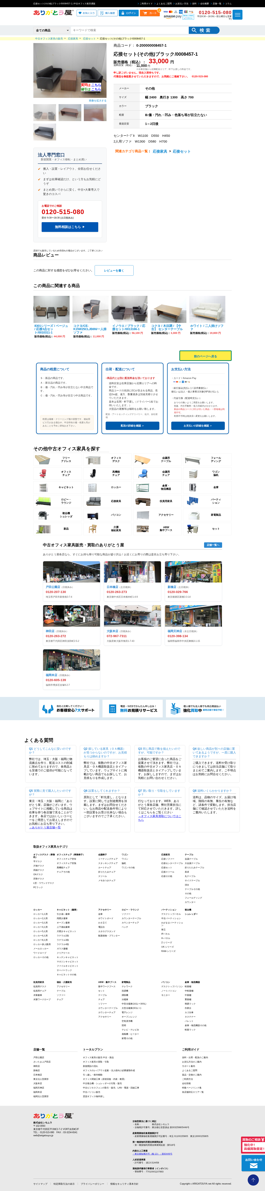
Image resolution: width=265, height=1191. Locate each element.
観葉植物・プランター (109, 935)
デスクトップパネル (171, 914)
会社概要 (204, 3)
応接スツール (167, 872)
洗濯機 (125, 991)
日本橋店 (37, 1075)
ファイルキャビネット (67, 966)
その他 (188, 893)
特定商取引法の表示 (64, 1184)
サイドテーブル (192, 880)
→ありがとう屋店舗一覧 (45, 827)
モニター (165, 995)
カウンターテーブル (131, 918)
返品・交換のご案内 (192, 1075)
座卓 (187, 872)
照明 (124, 1025)
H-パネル (165, 938)
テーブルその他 (192, 889)
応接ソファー (167, 859)
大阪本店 (37, 1083)
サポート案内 (188, 1066)
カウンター (190, 902)
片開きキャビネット (66, 931)
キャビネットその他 (66, 974)
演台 (187, 885)
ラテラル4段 (63, 944)
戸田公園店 (38, 1057)
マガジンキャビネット (67, 961)
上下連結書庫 (63, 927)
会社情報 (186, 1083)
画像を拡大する (98, 100)
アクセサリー (63, 986)
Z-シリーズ (166, 942)
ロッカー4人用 (40, 927)
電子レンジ (127, 1012)
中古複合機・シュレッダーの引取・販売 (102, 1083)
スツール (102, 876)
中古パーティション (171, 918)
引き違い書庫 (63, 914)
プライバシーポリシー (92, 1184)
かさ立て (102, 922)
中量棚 (188, 995)
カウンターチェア (130, 922)
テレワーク (127, 986)
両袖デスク (38, 870)
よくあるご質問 (164, 3)
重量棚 (188, 999)
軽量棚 (188, 986)
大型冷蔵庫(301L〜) (131, 1008)
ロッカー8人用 (40, 940)
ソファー (126, 914)
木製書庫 (37, 995)
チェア (60, 999)
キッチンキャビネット (67, 957)
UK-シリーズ (167, 947)
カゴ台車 (189, 1012)
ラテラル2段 (63, 935)
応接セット (182, 151)
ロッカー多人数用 (42, 944)
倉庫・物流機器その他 (195, 1025)
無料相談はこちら (70, 227)
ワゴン (125, 859)
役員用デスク (39, 986)
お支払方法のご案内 (192, 1062)
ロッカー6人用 (40, 935)
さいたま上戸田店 (42, 1062)
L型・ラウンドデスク (43, 883)
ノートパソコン (168, 991)
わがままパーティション (172, 923)
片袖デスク (38, 866)
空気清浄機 (127, 1021)
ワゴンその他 (128, 867)
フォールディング (193, 898)
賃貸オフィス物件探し (94, 1096)
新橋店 (36, 1070)
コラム (228, 3)
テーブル (61, 991)
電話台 (101, 927)
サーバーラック (64, 970)
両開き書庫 (62, 918)
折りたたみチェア (107, 872)
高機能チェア (63, 867)
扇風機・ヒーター (130, 1034)
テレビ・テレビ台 (130, 1029)
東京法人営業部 (40, 1079)
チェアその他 (63, 872)
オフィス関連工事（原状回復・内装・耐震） (104, 1079)
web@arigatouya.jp (43, 1135)
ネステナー (190, 1017)
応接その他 (166, 876)
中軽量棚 (189, 991)
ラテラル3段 (63, 940)
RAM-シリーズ (168, 951)
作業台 (188, 1008)
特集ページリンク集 (192, 1087)
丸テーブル (190, 876)
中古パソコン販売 (91, 1092)
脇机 (124, 863)
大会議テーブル (192, 863)
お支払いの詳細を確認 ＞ (198, 425)
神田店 (36, 1066)
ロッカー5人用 (40, 931)
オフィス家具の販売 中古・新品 (98, 1057)
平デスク (37, 861)
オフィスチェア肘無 (66, 863)
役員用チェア (39, 991)
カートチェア (104, 867)
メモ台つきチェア (107, 880)
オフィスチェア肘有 (66, 859)
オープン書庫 (63, 922)
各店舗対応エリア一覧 (193, 1092)
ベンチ (125, 927)
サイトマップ (40, 1184)
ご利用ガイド (146, 3)
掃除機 (125, 995)
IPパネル (165, 934)
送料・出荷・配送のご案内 (195, 1057)
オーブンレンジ (129, 1017)
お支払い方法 (181, 3)
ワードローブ (39, 953)
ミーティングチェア (108, 859)
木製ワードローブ (42, 999)
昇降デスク (38, 878)
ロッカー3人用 (40, 922)
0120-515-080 (63, 211)
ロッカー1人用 (40, 914)
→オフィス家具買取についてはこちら (159, 818)
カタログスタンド (107, 931)
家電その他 (127, 1038)
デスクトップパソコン (172, 986)
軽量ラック (190, 1029)
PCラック (38, 887)
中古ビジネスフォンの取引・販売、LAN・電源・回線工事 (111, 1087)
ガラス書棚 (62, 948)
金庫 (100, 914)
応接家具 (160, 151)
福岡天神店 (38, 1087)
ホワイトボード (105, 918)
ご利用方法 (187, 1079)
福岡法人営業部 (40, 1096)
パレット (189, 1021)
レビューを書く (114, 270)
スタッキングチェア (108, 863)
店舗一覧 (217, 3)
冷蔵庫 (125, 999)
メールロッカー (40, 948)
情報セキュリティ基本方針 (124, 1184)
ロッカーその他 (40, 957)
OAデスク (38, 874)
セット (101, 991)
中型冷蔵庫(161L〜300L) (134, 1004)
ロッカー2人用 (40, 918)
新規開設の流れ (90, 1066)
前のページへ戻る (205, 356)
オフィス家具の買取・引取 (96, 1062)
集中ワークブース (107, 986)
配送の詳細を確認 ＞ (132, 425)
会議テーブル (191, 859)
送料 (194, 3)
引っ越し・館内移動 (92, 1075)
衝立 (163, 929)
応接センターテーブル (172, 863)
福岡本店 (37, 1092)
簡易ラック (190, 1004)
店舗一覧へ (213, 544)
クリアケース (63, 953)
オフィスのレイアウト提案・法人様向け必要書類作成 (109, 1070)
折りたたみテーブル (194, 867)
